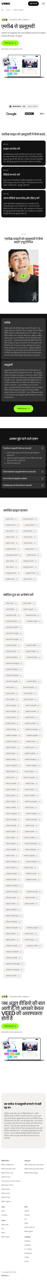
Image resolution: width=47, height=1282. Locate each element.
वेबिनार (3, 1233)
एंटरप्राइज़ (4, 1215)
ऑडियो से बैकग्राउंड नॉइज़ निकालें (33, 1165)
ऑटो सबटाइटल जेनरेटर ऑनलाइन (11, 1181)
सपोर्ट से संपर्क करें (29, 1227)
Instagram (28, 1253)
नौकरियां (26, 1211)
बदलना (8, 10)
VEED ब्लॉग (4, 1225)
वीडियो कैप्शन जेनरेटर (7, 1185)
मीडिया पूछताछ (28, 1231)
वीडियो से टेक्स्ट (5, 1197)
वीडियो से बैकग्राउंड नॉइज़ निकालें (33, 1169)
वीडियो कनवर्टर (5, 1193)
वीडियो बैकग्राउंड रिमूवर (31, 1173)
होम (2, 10)
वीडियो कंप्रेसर (5, 1189)
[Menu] (43, 3)
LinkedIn (27, 1245)
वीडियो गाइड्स (5, 1237)
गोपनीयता (27, 1215)
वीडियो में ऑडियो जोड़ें (7, 1165)
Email (26, 1261)
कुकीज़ (26, 1223)
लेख (2, 1229)
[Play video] (23, 275)
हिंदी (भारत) (4, 1276)
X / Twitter (28, 1249)
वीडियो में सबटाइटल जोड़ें (8, 1169)
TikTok (26, 1257)
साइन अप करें (33, 3)
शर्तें (25, 1219)
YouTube (27, 1241)
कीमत (3, 1211)
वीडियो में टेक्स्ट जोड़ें (7, 1173)
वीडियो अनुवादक (6, 1201)
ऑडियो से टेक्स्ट (5, 1177)
